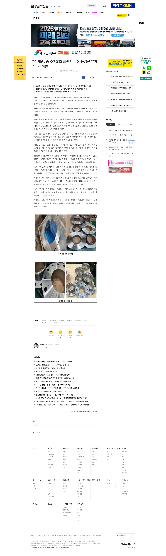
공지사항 (124, 483)
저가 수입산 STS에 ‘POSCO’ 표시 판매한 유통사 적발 (53, 381)
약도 (78, 520)
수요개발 (35, 488)
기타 (49, 470)
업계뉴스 (50, 483)
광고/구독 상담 (122, 15)
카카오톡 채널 (66, 510)
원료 (93, 462)
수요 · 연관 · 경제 (83, 480)
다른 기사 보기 (44, 347)
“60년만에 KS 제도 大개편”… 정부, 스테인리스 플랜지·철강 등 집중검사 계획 (62, 401)
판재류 (49, 459)
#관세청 (56, 323)
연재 (108, 462)
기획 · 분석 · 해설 (113, 448)
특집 (108, 451)
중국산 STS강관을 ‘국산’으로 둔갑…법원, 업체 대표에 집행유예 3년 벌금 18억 (62, 398)
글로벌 (124, 448)
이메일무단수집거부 (95, 535)
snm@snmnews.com (64, 547)
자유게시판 (124, 494)
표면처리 (79, 465)
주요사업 (79, 510)
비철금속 (51, 12)
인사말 (79, 507)
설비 (34, 483)
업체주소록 (125, 491)
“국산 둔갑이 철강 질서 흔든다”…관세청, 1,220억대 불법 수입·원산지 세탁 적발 (62, 405)
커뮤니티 (102, 12)
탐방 (49, 491)
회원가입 (59, 6)
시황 (87, 12)
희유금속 (65, 465)
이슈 (108, 457)
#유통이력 (69, 320)
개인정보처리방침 (62, 535)
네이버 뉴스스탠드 (67, 512)
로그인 (53, 6)
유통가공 (94, 465)
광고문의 (46, 535)
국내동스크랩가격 (111, 486)
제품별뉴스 (68, 12)
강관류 (49, 467)
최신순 (34, 432)
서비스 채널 (68, 504)
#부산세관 (61, 320)
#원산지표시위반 (46, 323)
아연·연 (64, 459)
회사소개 (80, 504)
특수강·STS (50, 465)
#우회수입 (78, 320)
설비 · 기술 (37, 480)
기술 (34, 486)
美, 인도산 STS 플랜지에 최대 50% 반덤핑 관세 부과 (53, 365)
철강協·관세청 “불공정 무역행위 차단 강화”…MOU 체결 (54, 395)
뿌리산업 (59, 12)
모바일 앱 (65, 515)
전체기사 (35, 12)
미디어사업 (36, 18)
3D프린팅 (79, 470)
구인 (123, 488)
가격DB (94, 12)
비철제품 (66, 448)
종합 (34, 448)
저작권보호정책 (83, 535)
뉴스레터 (65, 507)
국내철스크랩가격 (111, 483)
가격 (93, 454)
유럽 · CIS (124, 470)
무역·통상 (124, 451)
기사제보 (40, 535)
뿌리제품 (80, 448)
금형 (78, 459)
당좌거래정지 (51, 496)
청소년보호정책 (73, 535)
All (47, 547)
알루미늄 (65, 457)
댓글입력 (35, 425)
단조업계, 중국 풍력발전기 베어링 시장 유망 (50, 368)
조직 (78, 518)
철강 (43, 12)
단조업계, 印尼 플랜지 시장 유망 (47, 371)
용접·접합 (79, 462)
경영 (78, 515)
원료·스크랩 (51, 454)
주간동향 (94, 459)
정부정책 (79, 488)
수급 (93, 451)
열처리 (79, 467)
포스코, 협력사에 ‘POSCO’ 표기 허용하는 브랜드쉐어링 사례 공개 (57, 388)
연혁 (78, 512)
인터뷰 (49, 488)
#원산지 (86, 320)
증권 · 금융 (96, 480)
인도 (123, 462)
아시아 (123, 467)
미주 (123, 465)
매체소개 (33, 535)
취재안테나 (65, 486)
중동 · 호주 (124, 473)
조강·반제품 (51, 457)
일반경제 (79, 483)
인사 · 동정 (50, 486)
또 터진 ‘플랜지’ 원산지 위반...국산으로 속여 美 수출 (53, 385)
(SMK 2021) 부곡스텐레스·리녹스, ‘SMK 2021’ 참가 (53, 375)
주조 (78, 454)
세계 (123, 454)
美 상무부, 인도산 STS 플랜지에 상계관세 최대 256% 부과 (55, 378)
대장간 (64, 483)
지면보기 (36, 504)
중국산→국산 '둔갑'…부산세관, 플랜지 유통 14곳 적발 (54, 361)
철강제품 (51, 448)
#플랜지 (44, 320)
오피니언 (66, 480)
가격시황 (95, 448)
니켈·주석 (65, 462)
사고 (123, 486)
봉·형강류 (50, 462)
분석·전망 (109, 454)
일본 (123, 459)
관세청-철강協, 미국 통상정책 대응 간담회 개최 (51, 391)
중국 (123, 457)
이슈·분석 (80, 12)
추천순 (39, 432)
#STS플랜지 (52, 320)
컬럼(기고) (65, 488)
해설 (108, 459)
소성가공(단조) (80, 457)
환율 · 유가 (80, 486)
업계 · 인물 (52, 480)
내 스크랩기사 (92, 6)
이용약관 (53, 535)
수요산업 (79, 491)
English (99, 6)
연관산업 (79, 494)
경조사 (49, 494)
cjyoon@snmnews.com (54, 344)
